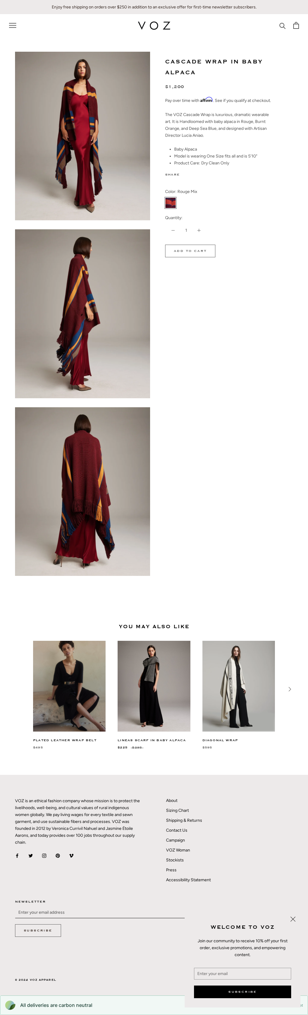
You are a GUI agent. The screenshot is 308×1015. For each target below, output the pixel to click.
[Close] (293, 919)
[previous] (19, 689)
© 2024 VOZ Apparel (35, 980)
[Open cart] (296, 25)
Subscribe (242, 992)
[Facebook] (185, 173)
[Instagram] (44, 855)
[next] (289, 689)
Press (171, 870)
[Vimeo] (71, 855)
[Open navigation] (12, 25)
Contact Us (176, 830)
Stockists (175, 860)
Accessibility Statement (188, 879)
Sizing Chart (177, 810)
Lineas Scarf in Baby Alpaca (152, 740)
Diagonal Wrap (220, 740)
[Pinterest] (201, 173)
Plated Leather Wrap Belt (65, 740)
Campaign (175, 840)
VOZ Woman (178, 850)
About (171, 800)
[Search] (282, 25)
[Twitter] (193, 173)
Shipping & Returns (184, 820)
